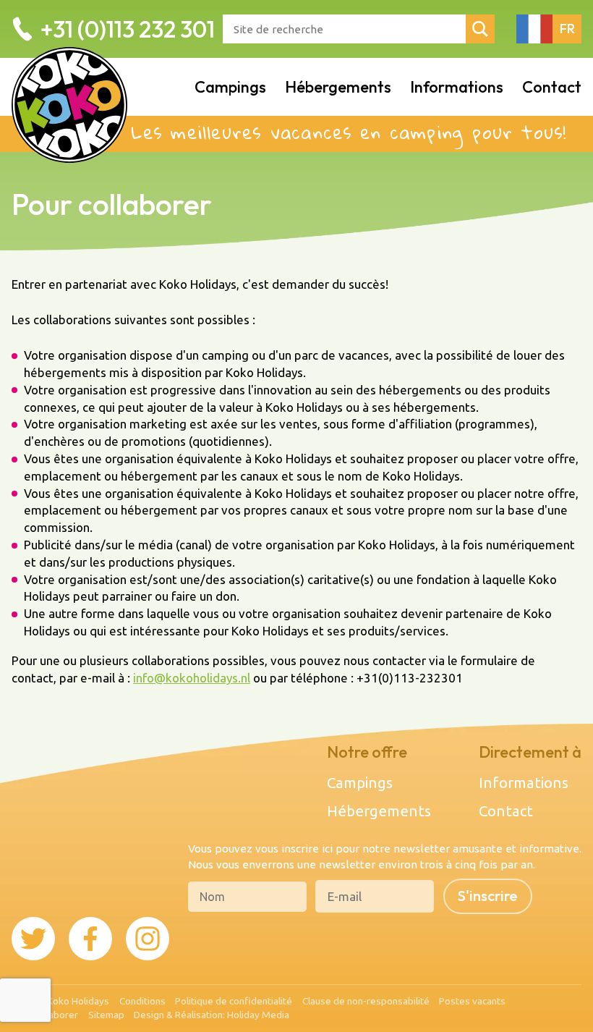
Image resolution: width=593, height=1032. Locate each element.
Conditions (142, 1001)
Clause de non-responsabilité (366, 1001)
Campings (230, 87)
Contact (551, 87)
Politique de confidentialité (233, 1001)
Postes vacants (472, 1001)
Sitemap (106, 1014)
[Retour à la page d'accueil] (69, 87)
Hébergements (338, 87)
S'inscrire (488, 896)
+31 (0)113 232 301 (127, 28)
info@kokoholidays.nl (191, 678)
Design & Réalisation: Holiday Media (211, 1014)
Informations (456, 87)
